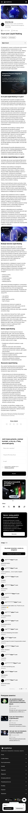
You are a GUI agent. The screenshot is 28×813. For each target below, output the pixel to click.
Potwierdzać (8, 808)
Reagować (3, 565)
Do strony (12, 688)
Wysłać (14, 473)
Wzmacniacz (19, 808)
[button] (14, 43)
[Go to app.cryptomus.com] (8, 2)
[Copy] (24, 506)
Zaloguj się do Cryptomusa (14, 553)
